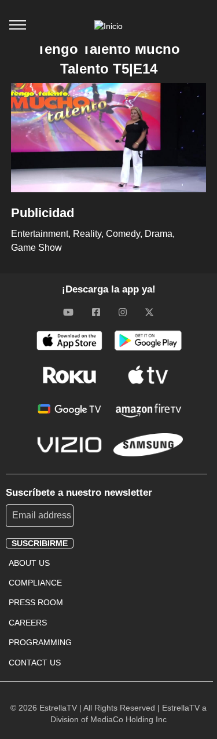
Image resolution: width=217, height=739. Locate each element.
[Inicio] (108, 26)
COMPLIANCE (35, 582)
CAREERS (28, 622)
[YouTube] (68, 312)
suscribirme (40, 543)
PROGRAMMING (40, 642)
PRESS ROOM (36, 602)
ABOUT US (29, 563)
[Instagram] (122, 312)
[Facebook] (96, 312)
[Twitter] (149, 312)
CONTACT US (35, 662)
